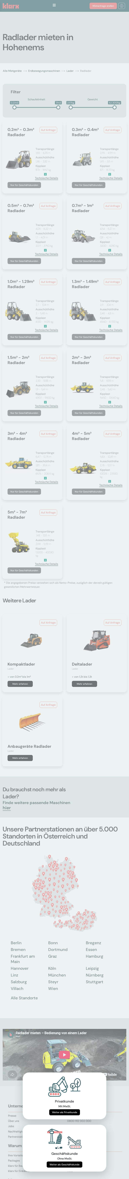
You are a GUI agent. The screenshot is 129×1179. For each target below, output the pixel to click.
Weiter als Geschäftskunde (64, 1164)
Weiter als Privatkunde (64, 1112)
